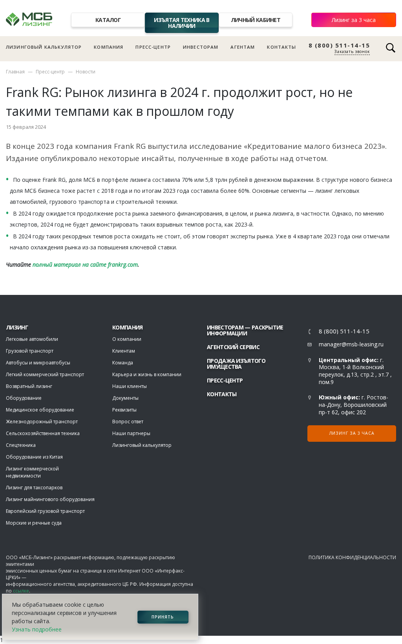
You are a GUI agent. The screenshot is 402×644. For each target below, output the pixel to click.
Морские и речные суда (34, 523)
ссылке (21, 590)
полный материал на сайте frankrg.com (85, 264)
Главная (15, 71)
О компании (126, 339)
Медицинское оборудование (40, 409)
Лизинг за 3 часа (354, 20)
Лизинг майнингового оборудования (50, 499)
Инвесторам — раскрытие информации (245, 330)
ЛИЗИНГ (17, 327)
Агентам (242, 47)
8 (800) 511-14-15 (339, 45)
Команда (122, 362)
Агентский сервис (233, 347)
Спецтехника (21, 445)
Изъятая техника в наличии (181, 22)
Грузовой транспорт (29, 351)
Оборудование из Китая (34, 457)
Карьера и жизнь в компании (146, 374)
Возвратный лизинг (29, 386)
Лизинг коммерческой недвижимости (32, 472)
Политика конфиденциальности (352, 557)
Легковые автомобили (32, 339)
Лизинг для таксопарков (34, 487)
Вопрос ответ (127, 421)
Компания (108, 47)
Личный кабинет (255, 20)
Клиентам (123, 351)
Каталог (108, 20)
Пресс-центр (153, 47)
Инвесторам (201, 47)
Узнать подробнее (37, 629)
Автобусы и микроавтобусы (38, 362)
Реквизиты (124, 409)
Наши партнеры (131, 433)
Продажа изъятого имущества (236, 363)
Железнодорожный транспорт (42, 421)
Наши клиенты (129, 386)
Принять (163, 617)
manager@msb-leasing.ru (351, 344)
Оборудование (24, 398)
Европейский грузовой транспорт (45, 511)
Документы (125, 398)
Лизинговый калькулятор (44, 47)
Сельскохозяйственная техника (43, 433)
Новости (85, 71)
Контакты (281, 47)
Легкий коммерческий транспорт (45, 374)
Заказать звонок (352, 51)
